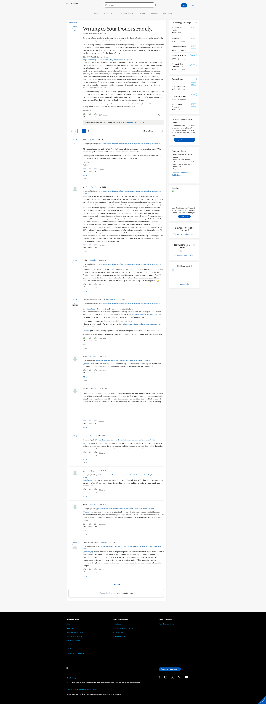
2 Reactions (102, 570)
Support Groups (110, 13)
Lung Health (176, 38)
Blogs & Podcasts (128, 13)
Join (184, 5)
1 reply (85, 178)
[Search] (105, 4)
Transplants (73, 22)
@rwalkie (93, 260)
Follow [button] (193, 28)
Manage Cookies (91, 689)
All (196, 22)
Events (142, 13)
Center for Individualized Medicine (123, 628)
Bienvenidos (184, 284)
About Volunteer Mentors (74, 636)
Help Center (167, 13)
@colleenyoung (110, 299)
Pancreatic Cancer (179, 46)
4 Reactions (102, 371)
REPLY (85, 175)
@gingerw (104, 542)
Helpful (90, 116)
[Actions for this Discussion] (162, 115)
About (68, 624)
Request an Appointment (169, 669)
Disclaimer (69, 645)
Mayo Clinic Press (118, 632)
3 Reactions (102, 169)
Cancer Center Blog (118, 624)
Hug (95, 116)
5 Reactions (102, 245)
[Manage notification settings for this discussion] (158, 115)
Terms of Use (70, 689)
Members (154, 13)
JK (94, 33)
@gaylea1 (93, 356)
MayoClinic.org (71, 678)
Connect (74, 3)
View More (116, 584)
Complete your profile (184, 255)
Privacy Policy (81, 689)
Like (84, 116)
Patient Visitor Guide (119, 636)
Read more (184, 216)
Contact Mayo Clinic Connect (75, 653)
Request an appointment (184, 140)
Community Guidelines (73, 640)
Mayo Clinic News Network (167, 624)
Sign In (194, 5)
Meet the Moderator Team (74, 632)
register (117, 593)
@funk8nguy (90, 309)
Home (96, 13)
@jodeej (92, 139)
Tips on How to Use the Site (184, 234)
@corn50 (94, 187)
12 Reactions (103, 115)
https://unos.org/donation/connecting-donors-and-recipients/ (108, 60)
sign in (108, 593)
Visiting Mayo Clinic (179, 55)
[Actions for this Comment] (162, 169)
